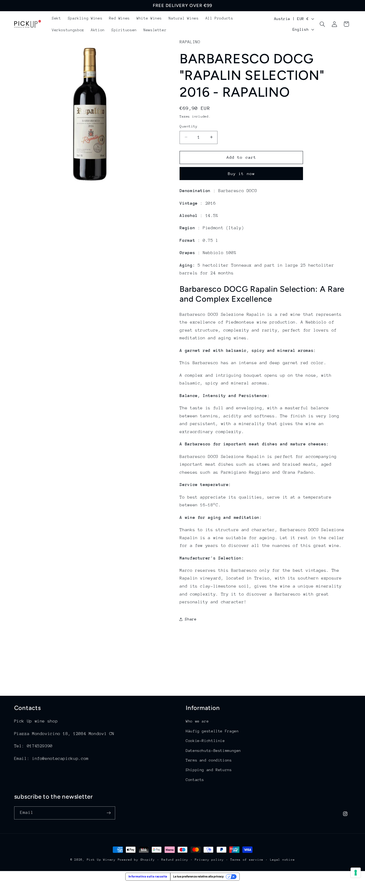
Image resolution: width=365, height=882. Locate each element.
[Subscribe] (108, 812)
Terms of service (246, 859)
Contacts (195, 780)
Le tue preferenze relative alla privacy (198, 876)
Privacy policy (209, 859)
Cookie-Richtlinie (205, 741)
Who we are (197, 721)
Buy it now (241, 173)
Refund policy (174, 859)
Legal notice (282, 859)
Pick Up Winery (101, 859)
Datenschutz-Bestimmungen (213, 750)
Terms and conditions (209, 760)
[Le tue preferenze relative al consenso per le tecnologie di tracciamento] (356, 873)
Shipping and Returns (209, 770)
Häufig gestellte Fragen (212, 731)
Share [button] (190, 619)
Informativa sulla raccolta (148, 876)
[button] (322, 24)
